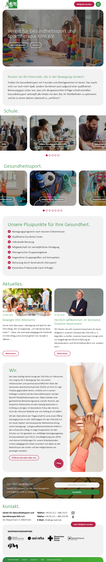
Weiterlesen (10, 353)
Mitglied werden (84, 4)
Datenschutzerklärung (54, 560)
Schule (36, 45)
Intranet (24, 560)
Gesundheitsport (18, 45)
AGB (42, 560)
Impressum (33, 560)
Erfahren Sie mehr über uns (24, 457)
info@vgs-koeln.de (53, 519)
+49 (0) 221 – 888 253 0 (56, 512)
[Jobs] (58, 463)
